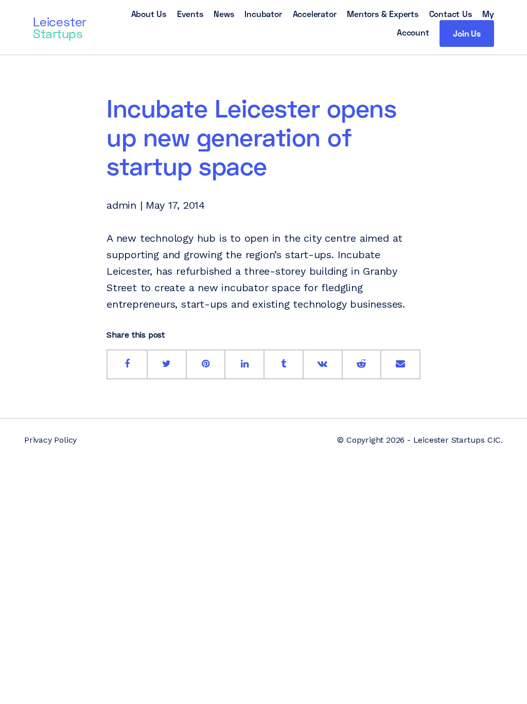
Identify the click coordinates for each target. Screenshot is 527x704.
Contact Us (450, 14)
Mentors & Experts (382, 14)
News (224, 14)
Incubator (263, 14)
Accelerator (315, 14)
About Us (148, 14)
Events (190, 14)
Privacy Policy (50, 440)
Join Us (467, 33)
